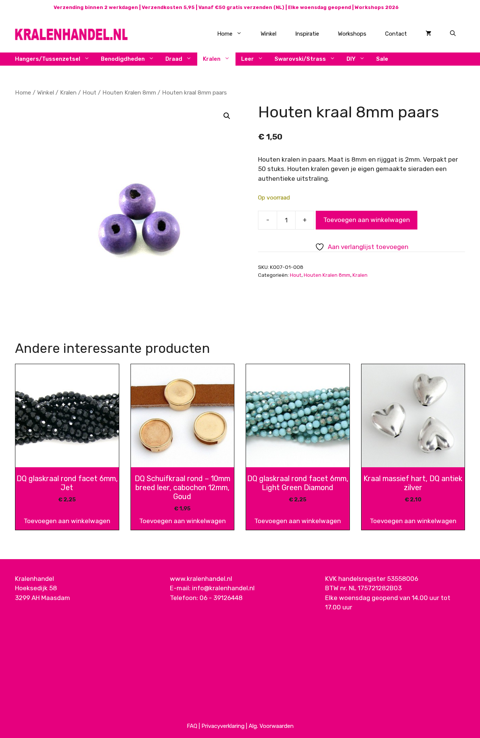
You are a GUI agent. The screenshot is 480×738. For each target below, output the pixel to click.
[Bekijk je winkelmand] (428, 33)
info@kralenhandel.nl (223, 588)
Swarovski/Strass (300, 59)
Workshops (352, 33)
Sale (382, 59)
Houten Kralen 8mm (129, 92)
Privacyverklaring (222, 726)
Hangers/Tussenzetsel (47, 59)
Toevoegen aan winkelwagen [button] (67, 521)
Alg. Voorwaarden (271, 726)
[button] (227, 116)
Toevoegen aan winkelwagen (366, 220)
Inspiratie (307, 33)
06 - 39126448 (221, 598)
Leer (247, 59)
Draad (173, 59)
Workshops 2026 (377, 7)
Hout (89, 92)
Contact (396, 33)
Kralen (211, 59)
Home (224, 33)
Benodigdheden (123, 59)
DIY (351, 59)
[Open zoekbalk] (453, 33)
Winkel (268, 33)
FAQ (192, 726)
